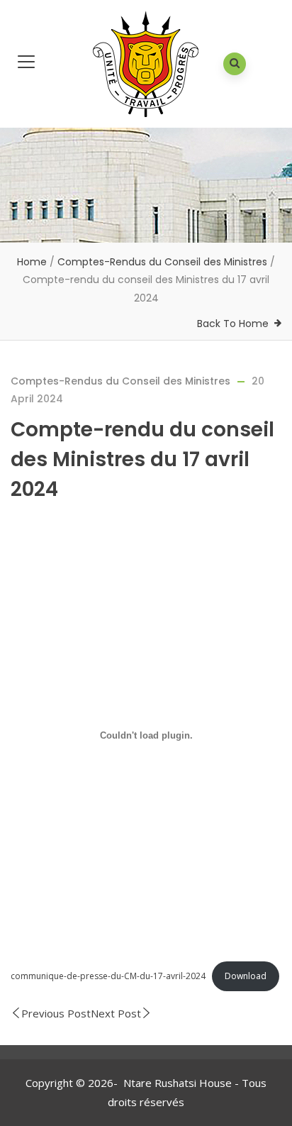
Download (245, 976)
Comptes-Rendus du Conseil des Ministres (162, 262)
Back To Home (233, 323)
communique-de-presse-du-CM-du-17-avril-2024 (108, 976)
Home (32, 262)
